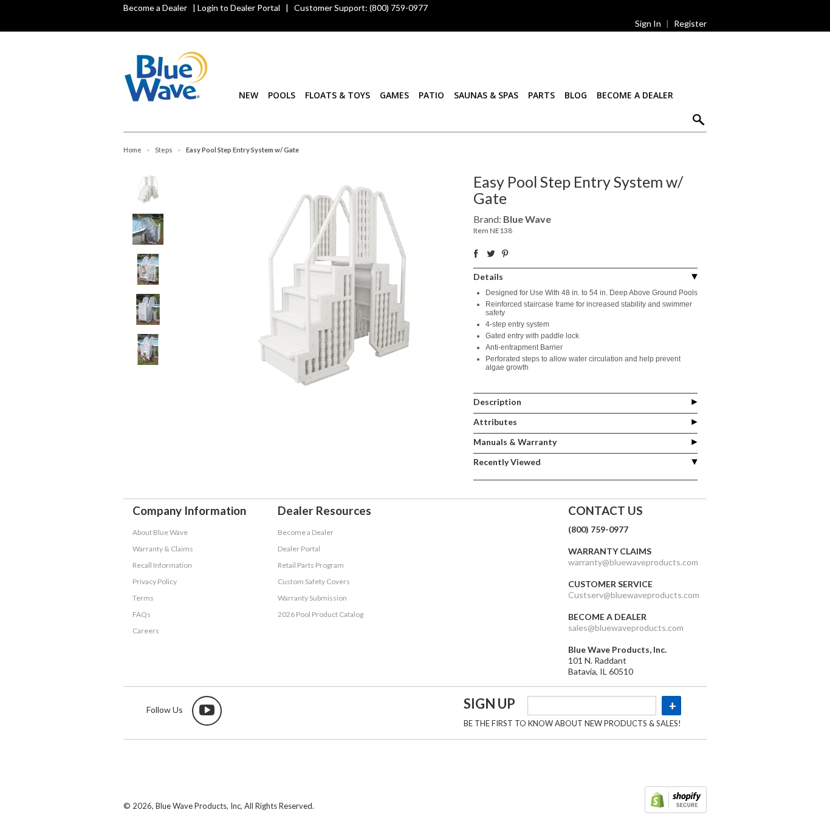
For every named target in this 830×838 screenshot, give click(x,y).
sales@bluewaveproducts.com (626, 627)
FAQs (141, 614)
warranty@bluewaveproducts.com (633, 562)
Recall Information (162, 565)
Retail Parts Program (311, 565)
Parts (541, 95)
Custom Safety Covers (314, 581)
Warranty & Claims (162, 548)
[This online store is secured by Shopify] (676, 801)
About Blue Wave (160, 532)
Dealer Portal (299, 548)
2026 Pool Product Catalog (320, 614)
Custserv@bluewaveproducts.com (633, 595)
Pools (281, 95)
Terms (143, 597)
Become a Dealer (155, 7)
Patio (431, 95)
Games (394, 95)
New (248, 95)
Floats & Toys (337, 95)
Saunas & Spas (486, 95)
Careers (145, 630)
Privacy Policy (154, 581)
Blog (575, 95)
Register (690, 23)
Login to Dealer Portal (238, 7)
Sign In (648, 23)
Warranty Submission (312, 597)
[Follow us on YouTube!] (207, 711)
